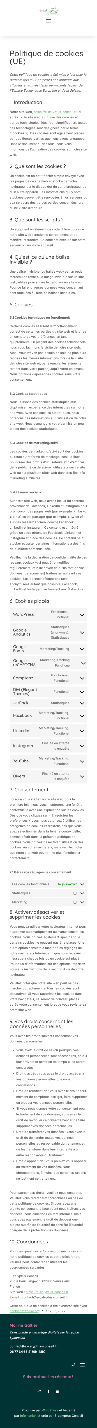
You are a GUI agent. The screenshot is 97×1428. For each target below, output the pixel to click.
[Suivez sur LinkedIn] (57, 1391)
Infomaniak (28, 1415)
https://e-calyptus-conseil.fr (55, 112)
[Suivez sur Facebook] (48, 1391)
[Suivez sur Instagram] (39, 1391)
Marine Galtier (24, 1325)
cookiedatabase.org (25, 1311)
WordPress (50, 1410)
